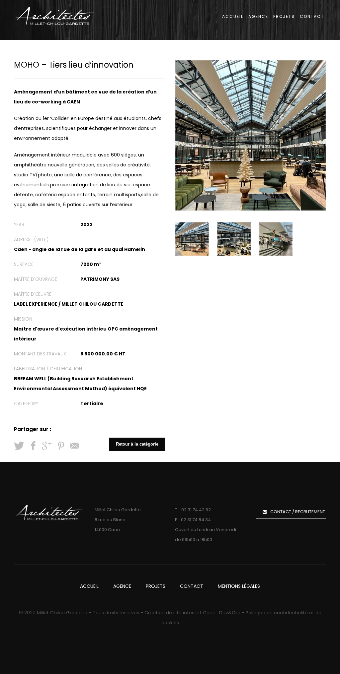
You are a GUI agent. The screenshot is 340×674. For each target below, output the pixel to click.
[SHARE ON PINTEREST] (61, 446)
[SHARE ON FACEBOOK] (33, 446)
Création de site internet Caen (179, 612)
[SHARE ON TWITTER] (19, 446)
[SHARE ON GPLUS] (47, 446)
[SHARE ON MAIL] (75, 446)
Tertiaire (91, 403)
